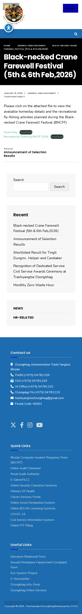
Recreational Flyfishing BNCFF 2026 (26, 136)
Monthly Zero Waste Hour (33, 285)
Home (7, 45)
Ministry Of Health (22, 491)
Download (25, 132)
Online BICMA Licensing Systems (32, 508)
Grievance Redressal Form (28, 557)
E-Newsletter (20, 579)
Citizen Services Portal (25, 497)
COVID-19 (17, 514)
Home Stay (10, 132)
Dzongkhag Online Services (28, 590)
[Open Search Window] (75, 33)
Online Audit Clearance (25, 468)
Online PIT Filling (21, 525)
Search (18, 180)
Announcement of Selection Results (25, 152)
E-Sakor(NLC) (19, 480)
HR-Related (23, 317)
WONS (74, 606)
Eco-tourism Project (23, 573)
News (18, 308)
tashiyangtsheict (14, 96)
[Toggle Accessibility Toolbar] (8, 27)
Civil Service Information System (32, 520)
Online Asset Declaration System (32, 503)
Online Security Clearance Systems (33, 485)
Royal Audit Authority (24, 474)
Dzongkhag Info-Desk (25, 584)
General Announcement (32, 45)
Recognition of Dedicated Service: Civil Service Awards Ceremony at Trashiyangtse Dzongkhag (39, 271)
